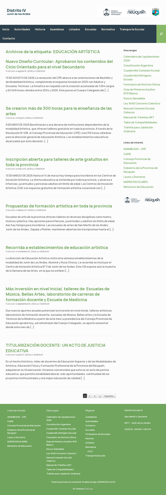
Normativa (108, 29)
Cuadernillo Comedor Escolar (142, 70)
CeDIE (127, 154)
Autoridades (22, 29)
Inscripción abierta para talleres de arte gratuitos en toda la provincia (57, 162)
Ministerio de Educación (139, 187)
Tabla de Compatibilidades (140, 122)
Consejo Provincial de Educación (24, 425)
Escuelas (90, 29)
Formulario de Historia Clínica (142, 84)
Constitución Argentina (138, 65)
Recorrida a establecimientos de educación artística (57, 247)
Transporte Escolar (132, 29)
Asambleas (57, 29)
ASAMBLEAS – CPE (135, 149)
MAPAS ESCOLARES (136, 182)
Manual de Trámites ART (139, 117)
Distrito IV (40, 71)
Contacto (8, 38)
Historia (40, 29)
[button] (161, 34)
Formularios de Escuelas (97, 434)
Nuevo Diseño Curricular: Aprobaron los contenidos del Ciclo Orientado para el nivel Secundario (59, 64)
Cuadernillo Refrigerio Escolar (61, 432)
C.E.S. (90, 451)
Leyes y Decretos (134, 177)
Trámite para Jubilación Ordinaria (63, 473)
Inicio (5, 29)
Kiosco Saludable (134, 98)
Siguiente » (109, 396)
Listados (74, 29)
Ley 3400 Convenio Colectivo (142, 103)
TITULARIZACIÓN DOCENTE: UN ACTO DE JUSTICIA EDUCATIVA (56, 348)
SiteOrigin (88, 489)
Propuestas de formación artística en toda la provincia (59, 206)
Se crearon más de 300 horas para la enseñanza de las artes (59, 111)
